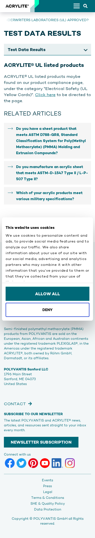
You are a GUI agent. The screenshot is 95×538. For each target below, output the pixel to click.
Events (47, 480)
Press (47, 486)
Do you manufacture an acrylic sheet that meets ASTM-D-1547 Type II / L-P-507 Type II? (52, 172)
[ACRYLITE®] (17, 6)
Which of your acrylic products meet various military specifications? (49, 195)
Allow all (47, 293)
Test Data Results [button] (27, 49)
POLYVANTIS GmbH (50, 518)
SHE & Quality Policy (47, 503)
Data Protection (47, 509)
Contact (15, 403)
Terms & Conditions (47, 497)
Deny (47, 309)
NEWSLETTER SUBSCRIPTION (41, 442)
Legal (47, 492)
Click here (45, 94)
